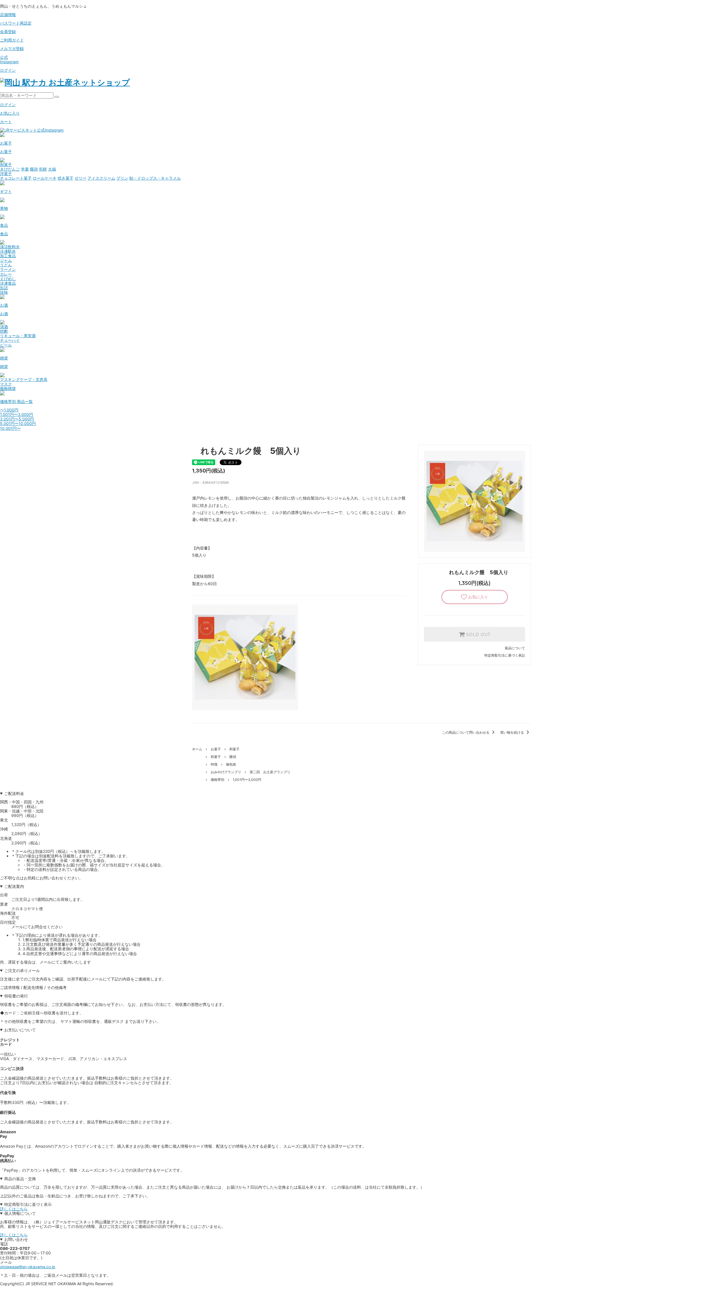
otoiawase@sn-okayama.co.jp (27, 1266)
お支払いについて (20, 1030)
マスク (6, 384)
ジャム (6, 260)
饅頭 (34, 169)
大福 (52, 169)
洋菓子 (6, 173)
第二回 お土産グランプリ (270, 772)
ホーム (197, 749)
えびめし (8, 278)
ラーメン (8, 269)
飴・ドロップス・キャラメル (155, 178)
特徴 (214, 764)
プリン (122, 178)
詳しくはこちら (14, 1208)
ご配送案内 (14, 886)
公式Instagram (9, 59)
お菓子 (216, 749)
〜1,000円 (9, 410)
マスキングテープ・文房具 (23, 379)
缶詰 (4, 287)
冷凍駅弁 (8, 251)
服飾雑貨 (8, 388)
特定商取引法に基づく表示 (28, 1204)
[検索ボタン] (57, 97)
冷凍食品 (8, 283)
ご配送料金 (14, 793)
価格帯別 (217, 779)
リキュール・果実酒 (18, 335)
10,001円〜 (10, 428)
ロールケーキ (44, 178)
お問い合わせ (16, 1239)
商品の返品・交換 (20, 1178)
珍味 (4, 292)
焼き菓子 (65, 178)
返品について (515, 648)
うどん (6, 264)
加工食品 (8, 255)
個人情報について (20, 1213)
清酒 (4, 326)
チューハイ (10, 340)
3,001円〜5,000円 (17, 419)
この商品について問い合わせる (466, 732)
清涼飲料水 (10, 246)
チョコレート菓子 (16, 178)
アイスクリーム (101, 178)
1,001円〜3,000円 (16, 414)
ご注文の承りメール (22, 970)
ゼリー (80, 178)
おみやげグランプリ (226, 772)
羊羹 (25, 169)
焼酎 (4, 331)
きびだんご (10, 169)
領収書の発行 (16, 996)
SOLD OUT (477, 634)
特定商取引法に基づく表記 (504, 655)
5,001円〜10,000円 (18, 423)
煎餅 (43, 169)
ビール (6, 345)
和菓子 (6, 164)
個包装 (231, 764)
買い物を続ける (512, 732)
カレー (6, 274)
